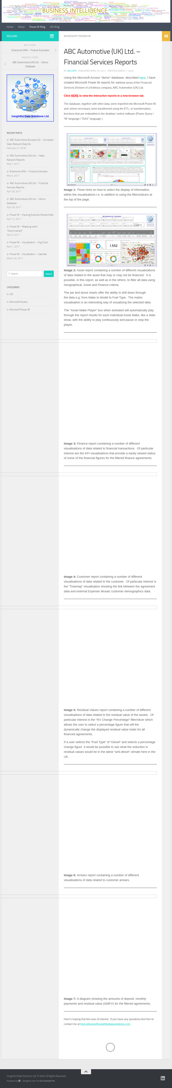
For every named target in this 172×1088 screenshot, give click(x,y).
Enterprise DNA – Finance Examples (29, 171)
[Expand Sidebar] (166, 36)
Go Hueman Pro (47, 1081)
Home (10, 26)
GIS (11, 294)
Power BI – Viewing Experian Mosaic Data (31, 214)
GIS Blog (54, 26)
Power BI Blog (37, 26)
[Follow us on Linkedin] (52, 36)
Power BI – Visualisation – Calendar (28, 254)
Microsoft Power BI (77, 36)
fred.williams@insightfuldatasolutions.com (105, 1024)
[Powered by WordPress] (19, 1081)
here (142, 77)
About (21, 26)
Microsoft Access (19, 301)
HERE (75, 95)
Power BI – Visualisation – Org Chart (29, 242)
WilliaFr (72, 70)
